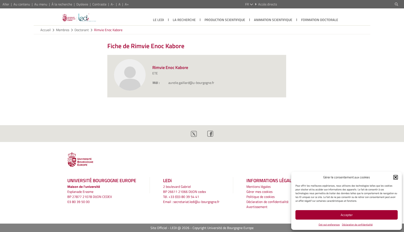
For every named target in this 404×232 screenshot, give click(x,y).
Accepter (347, 214)
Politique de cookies (260, 196)
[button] (395, 177)
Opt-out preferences (329, 225)
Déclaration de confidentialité (357, 225)
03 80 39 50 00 (78, 201)
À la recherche (62, 4)
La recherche (184, 20)
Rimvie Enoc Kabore (108, 29)
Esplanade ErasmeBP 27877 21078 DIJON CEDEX (89, 194)
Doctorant (81, 29)
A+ (127, 4)
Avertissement (256, 206)
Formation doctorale (319, 20)
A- (112, 4)
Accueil (45, 29)
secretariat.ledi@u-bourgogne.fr (196, 201)
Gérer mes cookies (259, 191)
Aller (6, 4)
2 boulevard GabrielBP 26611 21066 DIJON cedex (184, 189)
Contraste (99, 4)
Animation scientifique (273, 20)
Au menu (40, 4)
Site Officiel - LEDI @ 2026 (169, 227)
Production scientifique (225, 20)
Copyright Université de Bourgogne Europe (223, 227)
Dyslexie (82, 4)
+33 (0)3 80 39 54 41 (184, 196)
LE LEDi (158, 20)
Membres (62, 29)
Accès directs (267, 4)
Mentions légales (258, 186)
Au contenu (21, 4)
